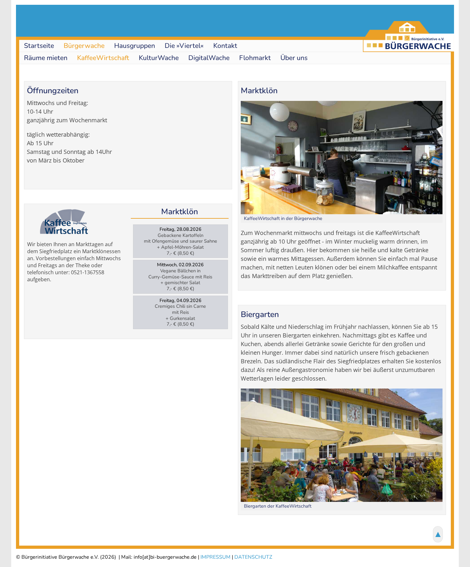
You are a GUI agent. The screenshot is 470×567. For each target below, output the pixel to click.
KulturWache (159, 57)
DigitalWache (209, 57)
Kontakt (225, 45)
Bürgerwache (84, 45)
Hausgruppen (134, 45)
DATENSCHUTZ (253, 557)
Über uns (294, 57)
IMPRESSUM (215, 557)
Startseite (39, 45)
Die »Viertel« (184, 45)
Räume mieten (45, 57)
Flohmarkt (255, 57)
